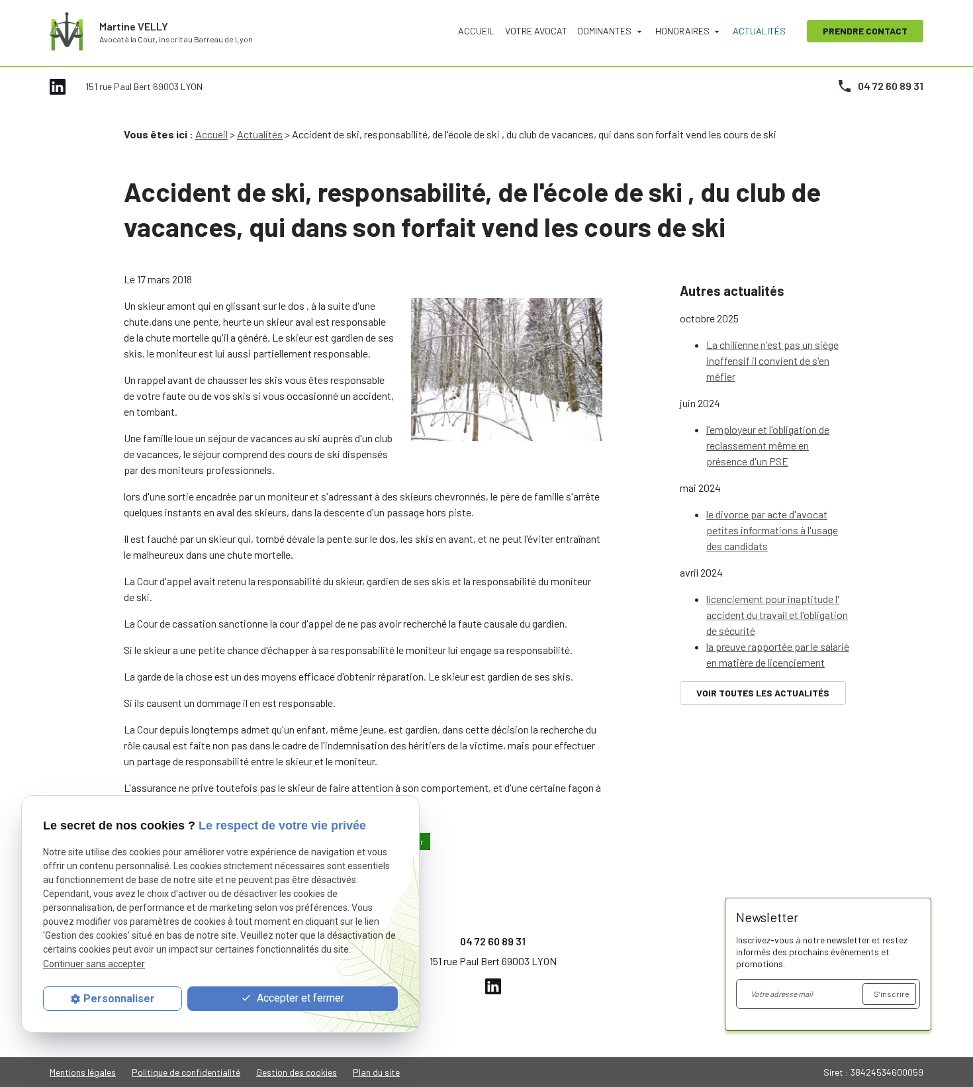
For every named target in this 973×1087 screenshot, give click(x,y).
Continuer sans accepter (94, 964)
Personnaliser (119, 998)
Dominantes (604, 30)
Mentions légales (83, 1072)
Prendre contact (865, 30)
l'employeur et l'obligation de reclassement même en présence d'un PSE (767, 445)
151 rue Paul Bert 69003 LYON (144, 86)
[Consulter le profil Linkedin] (58, 85)
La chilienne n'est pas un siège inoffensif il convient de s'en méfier (772, 360)
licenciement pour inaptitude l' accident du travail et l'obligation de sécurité (777, 614)
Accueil (476, 30)
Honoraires (682, 30)
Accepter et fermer (299, 998)
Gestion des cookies (296, 1072)
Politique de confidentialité (186, 1072)
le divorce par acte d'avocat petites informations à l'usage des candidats (772, 530)
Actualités (759, 30)
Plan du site (376, 1072)
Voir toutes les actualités (762, 692)
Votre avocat (536, 30)
